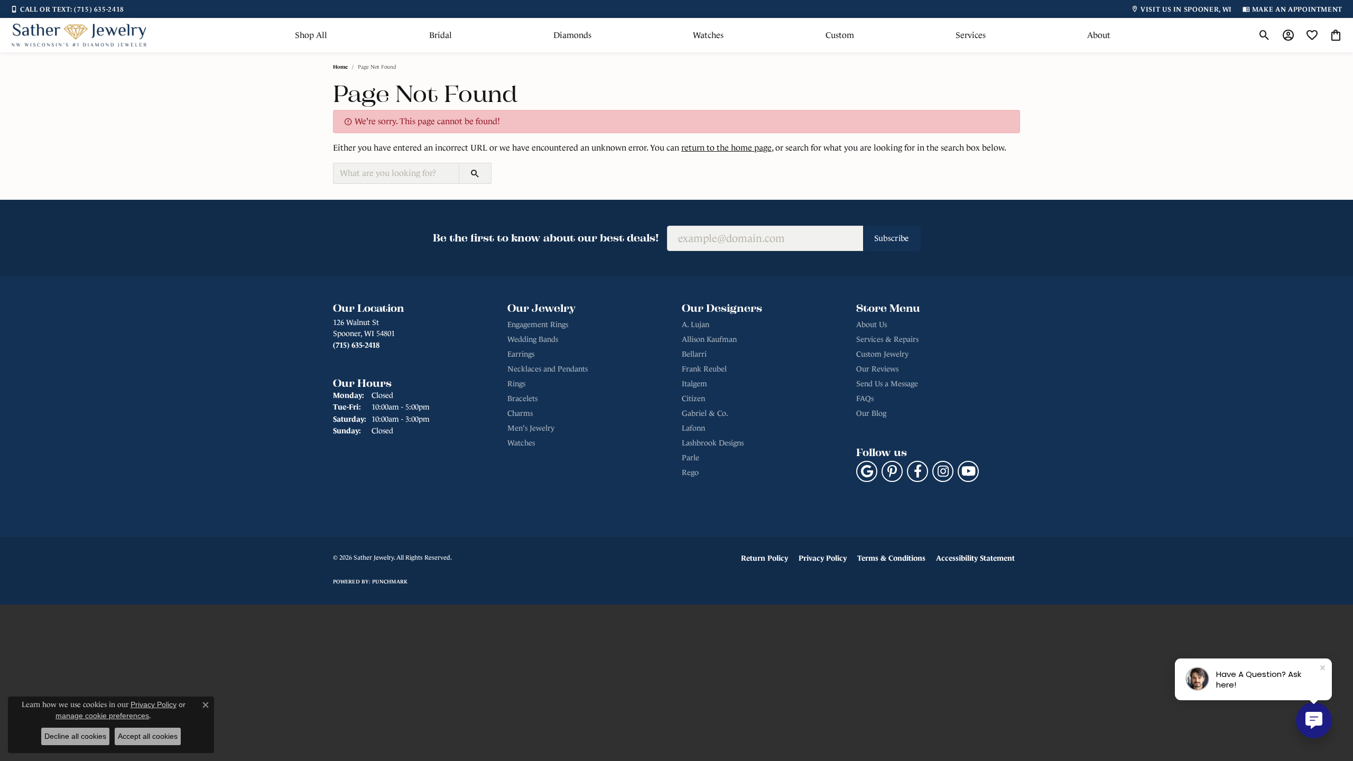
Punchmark (389, 581)
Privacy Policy (823, 558)
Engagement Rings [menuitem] (537, 324)
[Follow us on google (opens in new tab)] (866, 471)
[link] (67, 9)
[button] (1264, 35)
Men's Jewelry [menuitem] (530, 428)
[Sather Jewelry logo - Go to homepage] (79, 35)
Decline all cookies (75, 736)
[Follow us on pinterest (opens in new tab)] (892, 471)
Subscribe (892, 238)
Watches (708, 35)
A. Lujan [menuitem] (695, 324)
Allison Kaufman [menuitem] (709, 339)
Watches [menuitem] (521, 443)
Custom (840, 35)
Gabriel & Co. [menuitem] (705, 413)
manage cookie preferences (102, 715)
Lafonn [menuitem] (693, 428)
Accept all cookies (148, 736)
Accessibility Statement (975, 558)
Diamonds (572, 35)
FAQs (865, 398)
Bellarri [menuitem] (694, 354)
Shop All (311, 35)
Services (971, 35)
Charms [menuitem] (520, 413)
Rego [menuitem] (690, 472)
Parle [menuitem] (690, 457)
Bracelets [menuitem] (522, 398)
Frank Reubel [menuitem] (704, 369)
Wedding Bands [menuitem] (532, 339)
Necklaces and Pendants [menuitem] (547, 369)
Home (340, 67)
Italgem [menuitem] (694, 383)
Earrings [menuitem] (520, 354)
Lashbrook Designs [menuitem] (713, 443)
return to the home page (726, 147)
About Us (871, 324)
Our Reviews (877, 369)
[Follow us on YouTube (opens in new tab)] (968, 471)
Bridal (440, 35)
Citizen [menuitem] (693, 398)
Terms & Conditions (891, 558)
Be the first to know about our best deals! (546, 237)
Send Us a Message (887, 383)
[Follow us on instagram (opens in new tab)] (942, 471)
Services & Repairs (887, 339)
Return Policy (764, 558)
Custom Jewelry (882, 354)
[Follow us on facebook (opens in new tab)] (917, 471)
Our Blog (871, 413)
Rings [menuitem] (516, 383)
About (1098, 35)
